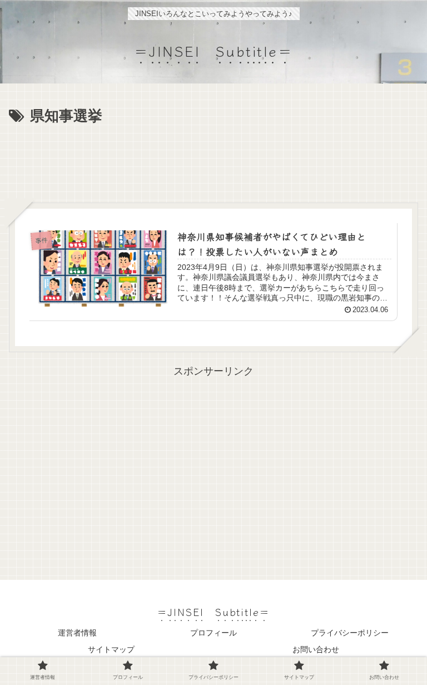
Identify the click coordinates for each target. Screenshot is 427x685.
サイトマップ (111, 649)
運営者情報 (77, 632)
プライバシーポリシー (350, 632)
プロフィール (213, 632)
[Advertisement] (213, 160)
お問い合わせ (315, 649)
